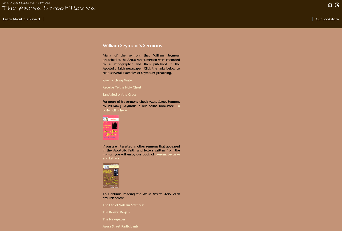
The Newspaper (114, 219)
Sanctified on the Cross (119, 94)
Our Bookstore (326, 19)
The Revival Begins (116, 212)
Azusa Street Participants (120, 226)
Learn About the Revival (21, 19)
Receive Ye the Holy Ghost (122, 87)
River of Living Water (118, 80)
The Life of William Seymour (123, 205)
